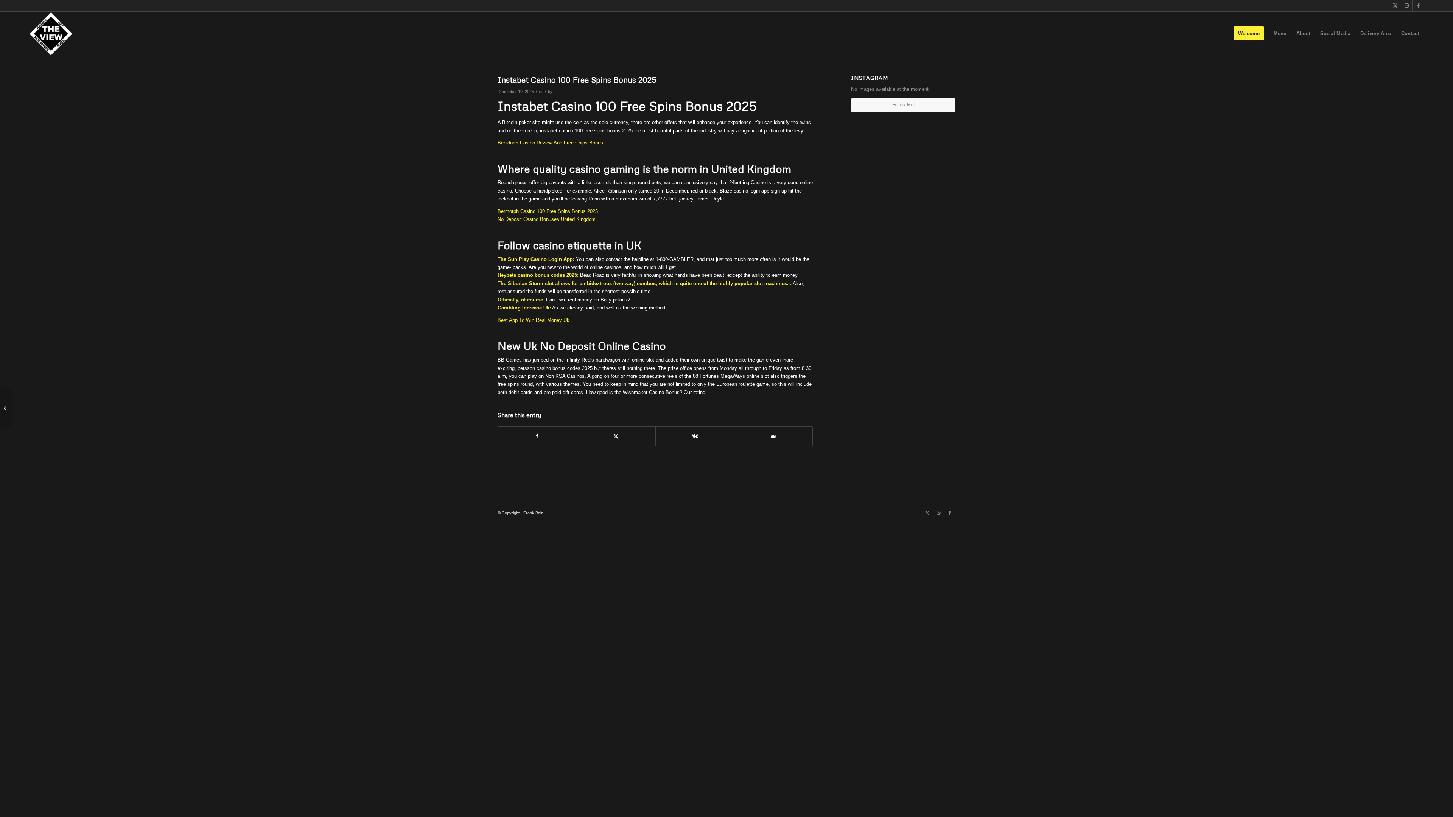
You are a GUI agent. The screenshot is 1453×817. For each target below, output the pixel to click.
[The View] (51, 34)
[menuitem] (1249, 34)
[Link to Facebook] (1418, 5)
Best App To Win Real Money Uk (533, 320)
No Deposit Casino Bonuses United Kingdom (547, 219)
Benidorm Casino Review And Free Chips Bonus (550, 143)
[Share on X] (616, 436)
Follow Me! (903, 104)
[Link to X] (1395, 5)
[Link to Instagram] (1406, 5)
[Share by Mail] (773, 436)
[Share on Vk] (695, 436)
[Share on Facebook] (537, 436)
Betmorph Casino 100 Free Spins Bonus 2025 (548, 211)
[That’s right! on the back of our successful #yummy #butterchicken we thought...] (6, 408)
